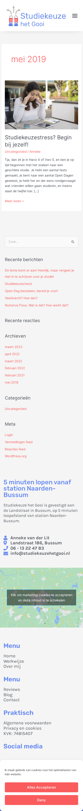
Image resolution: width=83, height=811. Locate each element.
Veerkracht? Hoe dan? (21, 298)
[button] (75, 15)
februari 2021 (14, 375)
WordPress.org (16, 456)
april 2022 (12, 354)
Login (9, 435)
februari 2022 (15, 368)
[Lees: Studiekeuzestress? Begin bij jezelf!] (41, 105)
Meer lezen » (14, 200)
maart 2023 (13, 347)
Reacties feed (15, 449)
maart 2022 (13, 361)
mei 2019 (11, 382)
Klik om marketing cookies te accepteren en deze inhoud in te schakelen (41, 597)
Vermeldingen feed (19, 442)
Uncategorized (16, 151)
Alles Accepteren (41, 787)
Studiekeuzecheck (18, 284)
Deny (41, 800)
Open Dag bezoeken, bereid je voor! (31, 291)
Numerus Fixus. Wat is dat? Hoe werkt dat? (36, 305)
